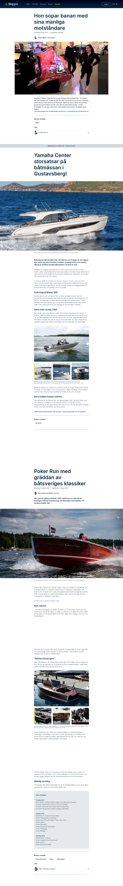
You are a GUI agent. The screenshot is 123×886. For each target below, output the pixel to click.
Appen (50, 4)
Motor (37, 122)
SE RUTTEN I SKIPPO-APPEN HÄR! (46, 601)
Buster (59, 281)
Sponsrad (38, 423)
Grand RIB (45, 283)
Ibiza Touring (56, 390)
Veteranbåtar (61, 859)
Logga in (106, 4)
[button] (61, 68)
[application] (61, 68)
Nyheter (57, 4)
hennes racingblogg (68, 111)
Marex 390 (54, 296)
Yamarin (65, 281)
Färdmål (35, 4)
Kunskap (43, 4)
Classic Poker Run (40, 859)
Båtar (28, 4)
